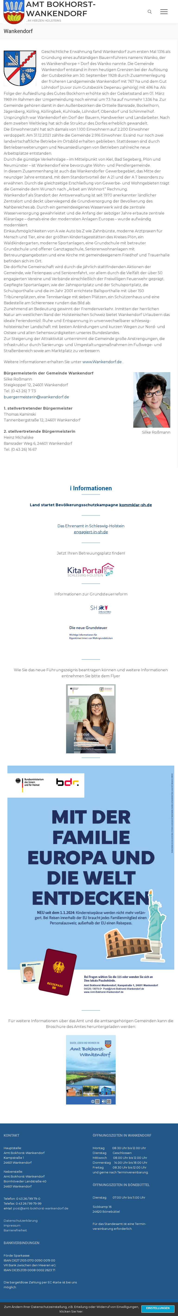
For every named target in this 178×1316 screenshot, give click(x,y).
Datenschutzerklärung (21, 1220)
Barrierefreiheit (15, 1230)
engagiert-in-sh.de (91, 532)
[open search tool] (150, 12)
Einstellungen (158, 1308)
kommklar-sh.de (135, 505)
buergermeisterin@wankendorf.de (36, 397)
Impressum (12, 1225)
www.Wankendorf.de (102, 362)
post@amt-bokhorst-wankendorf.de (40, 1208)
